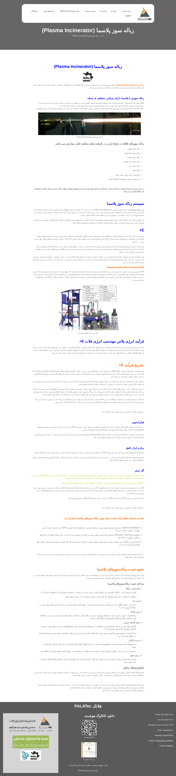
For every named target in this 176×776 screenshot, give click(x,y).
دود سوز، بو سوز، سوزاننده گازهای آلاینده (124, 179)
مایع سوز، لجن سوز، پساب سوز (128, 175)
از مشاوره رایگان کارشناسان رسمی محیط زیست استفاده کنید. (123, 412)
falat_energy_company (164, 740)
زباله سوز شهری (133, 149)
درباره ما (114, 11)
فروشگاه (35, 11)
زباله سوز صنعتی (133, 157)
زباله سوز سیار (134, 166)
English (128, 16)
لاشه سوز (136, 170)
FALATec (169, 746)
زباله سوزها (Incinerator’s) (70, 11)
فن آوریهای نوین (49, 11)
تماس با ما (103, 11)
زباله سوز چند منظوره (131, 162)
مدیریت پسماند (91, 11)
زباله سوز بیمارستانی (132, 153)
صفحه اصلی (127, 11)
